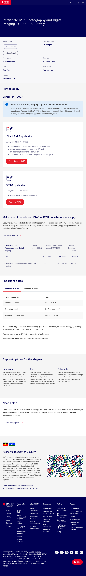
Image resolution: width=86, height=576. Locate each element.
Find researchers (47, 525)
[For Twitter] (62, 552)
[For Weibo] (81, 552)
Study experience (34, 509)
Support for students (34, 517)
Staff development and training (62, 515)
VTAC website (43, 334)
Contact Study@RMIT (12, 422)
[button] (78, 2)
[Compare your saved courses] (72, 2)
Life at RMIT (34, 504)
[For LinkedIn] (71, 552)
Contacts (9, 526)
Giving (59, 532)
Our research (48, 508)
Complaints (33, 554)
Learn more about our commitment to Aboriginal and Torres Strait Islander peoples (20, 486)
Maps (8, 520)
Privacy (38, 552)
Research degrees (46, 520)
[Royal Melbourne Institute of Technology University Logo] (5, 2)
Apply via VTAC (15, 202)
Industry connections (34, 527)
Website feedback (20, 554)
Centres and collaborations (48, 512)
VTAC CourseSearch (19, 228)
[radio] (10, 53)
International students (21, 532)
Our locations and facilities (76, 528)
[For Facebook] (57, 552)
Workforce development (62, 509)
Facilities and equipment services (61, 526)
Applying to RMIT (21, 527)
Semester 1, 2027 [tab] (11, 288)
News (8, 510)
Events (8, 514)
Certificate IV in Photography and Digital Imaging (20, 264)
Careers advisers (20, 540)
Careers (9, 523)
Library (8, 517)
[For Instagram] (67, 552)
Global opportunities (35, 522)
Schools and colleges (74, 523)
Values (72, 516)
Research (47, 504)
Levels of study (20, 511)
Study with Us (21, 505)
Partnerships (47, 516)
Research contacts (46, 530)
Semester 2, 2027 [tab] (30, 288)
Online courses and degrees (21, 517)
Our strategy (74, 508)
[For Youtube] (76, 552)
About (72, 504)
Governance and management (76, 512)
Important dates (12, 338)
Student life (34, 513)
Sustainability (75, 520)
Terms (31, 552)
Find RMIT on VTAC (11, 235)
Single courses (20, 523)
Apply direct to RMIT (17, 161)
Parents (19, 537)
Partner (60, 504)
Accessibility (7, 554)
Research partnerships (61, 521)
